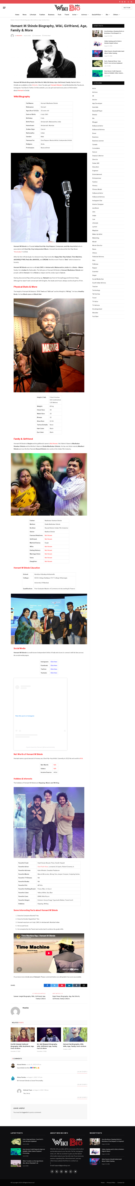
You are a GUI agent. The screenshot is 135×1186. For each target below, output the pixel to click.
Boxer (94, 133)
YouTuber (95, 316)
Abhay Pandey (21, 1077)
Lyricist (94, 227)
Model (94, 241)
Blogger (95, 122)
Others (115, 14)
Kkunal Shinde (21, 1064)
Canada (94, 144)
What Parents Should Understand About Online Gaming (114, 52)
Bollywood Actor (97, 126)
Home (17, 14)
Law (93, 219)
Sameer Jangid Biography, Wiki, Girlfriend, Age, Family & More (30, 997)
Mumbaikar (18, 252)
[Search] (131, 2)
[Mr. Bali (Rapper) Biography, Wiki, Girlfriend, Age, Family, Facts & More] (49, 1034)
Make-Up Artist (97, 234)
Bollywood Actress (98, 129)
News (24, 14)
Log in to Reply (82, 1071)
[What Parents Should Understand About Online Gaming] (97, 53)
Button (127, 7)
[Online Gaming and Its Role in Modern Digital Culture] (97, 43)
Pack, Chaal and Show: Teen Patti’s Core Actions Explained (113, 62)
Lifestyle (33, 14)
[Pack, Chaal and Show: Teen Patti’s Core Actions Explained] (97, 63)
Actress (84, 14)
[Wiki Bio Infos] (67, 8)
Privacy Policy (111, 1182)
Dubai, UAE (95, 163)
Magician (95, 230)
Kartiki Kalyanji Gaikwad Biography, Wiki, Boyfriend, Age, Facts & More (22, 1046)
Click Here (54, 662)
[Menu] (4, 8)
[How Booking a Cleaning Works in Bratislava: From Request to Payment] (97, 33)
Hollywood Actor (97, 193)
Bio (107, 14)
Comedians (96, 148)
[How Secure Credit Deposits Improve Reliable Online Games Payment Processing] (97, 73)
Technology (96, 290)
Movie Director (97, 245)
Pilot (93, 260)
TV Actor (95, 301)
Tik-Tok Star (96, 294)
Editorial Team (27, 1090)
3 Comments (37, 35)
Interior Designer (98, 204)
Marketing (95, 238)
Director (95, 159)
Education (95, 167)
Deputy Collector (98, 156)
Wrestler (95, 313)
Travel (67, 14)
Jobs (93, 212)
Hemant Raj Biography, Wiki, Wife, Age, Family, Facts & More (74, 1045)
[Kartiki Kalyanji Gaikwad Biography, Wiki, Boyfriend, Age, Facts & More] (23, 1034)
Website (35, 85)
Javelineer (95, 208)
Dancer (94, 152)
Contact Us (121, 1182)
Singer (94, 275)
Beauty (94, 114)
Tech (59, 14)
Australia (95, 107)
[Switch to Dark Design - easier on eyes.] (128, 1)
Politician (95, 264)
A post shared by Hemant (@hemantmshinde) (40, 747)
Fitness (94, 185)
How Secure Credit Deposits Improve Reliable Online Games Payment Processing (113, 72)
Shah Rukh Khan (43, 867)
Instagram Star (97, 200)
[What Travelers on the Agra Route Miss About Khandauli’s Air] (16, 1163)
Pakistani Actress (98, 256)
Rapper (94, 268)
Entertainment (97, 174)
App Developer (97, 103)
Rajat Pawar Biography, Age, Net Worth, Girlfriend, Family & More (66, 997)
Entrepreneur (96, 178)
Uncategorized (97, 309)
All (93, 96)
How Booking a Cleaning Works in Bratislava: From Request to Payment (114, 32)
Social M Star (96, 14)
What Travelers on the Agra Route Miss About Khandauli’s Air (33, 1162)
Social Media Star (98, 279)
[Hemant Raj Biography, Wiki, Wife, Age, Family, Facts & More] (75, 1034)
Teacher (95, 286)
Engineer (95, 170)
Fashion (42, 14)
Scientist (95, 271)
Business (51, 14)
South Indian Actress (99, 283)
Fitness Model (97, 189)
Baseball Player (97, 111)
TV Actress (96, 305)
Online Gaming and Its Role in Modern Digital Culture (112, 42)
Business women (98, 141)
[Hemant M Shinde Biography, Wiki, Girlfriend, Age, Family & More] (49, 59)
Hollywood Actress (98, 197)
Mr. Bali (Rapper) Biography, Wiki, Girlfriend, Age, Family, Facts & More (47, 1046)
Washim (19, 35)
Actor (74, 14)
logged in (25, 1112)
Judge (94, 215)
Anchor (94, 99)
